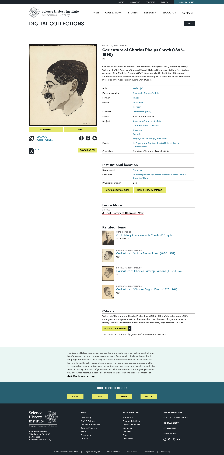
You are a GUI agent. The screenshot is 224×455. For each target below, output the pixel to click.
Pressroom (86, 435)
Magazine (135, 2)
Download (45, 129)
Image (136, 97)
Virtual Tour (128, 417)
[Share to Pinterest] (88, 138)
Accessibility (165, 452)
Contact (124, 396)
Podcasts (150, 2)
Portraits (107, 45)
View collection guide (118, 190)
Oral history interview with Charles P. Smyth (144, 235)
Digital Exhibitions (131, 424)
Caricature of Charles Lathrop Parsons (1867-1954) (149, 271)
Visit (96, 12)
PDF (37, 149)
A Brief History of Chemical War (123, 213)
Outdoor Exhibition (131, 421)
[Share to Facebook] (81, 138)
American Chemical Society (147, 121)
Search (189, 23)
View (80, 129)
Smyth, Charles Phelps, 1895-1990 (150, 138)
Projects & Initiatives (90, 424)
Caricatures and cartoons (146, 125)
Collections (113, 12)
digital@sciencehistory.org (80, 375)
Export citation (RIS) (116, 328)
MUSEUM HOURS (131, 412)
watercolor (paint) (142, 111)
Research (150, 12)
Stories (133, 12)
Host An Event (171, 422)
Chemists (137, 129)
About (121, 2)
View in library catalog (149, 190)
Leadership (86, 417)
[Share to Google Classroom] (94, 138)
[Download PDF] (31, 150)
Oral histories (123, 232)
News (83, 431)
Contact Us (169, 428)
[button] (129, 328)
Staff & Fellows (87, 421)
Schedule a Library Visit (176, 417)
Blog (125, 435)
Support (187, 12)
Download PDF (87, 150)
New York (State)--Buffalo (146, 93)
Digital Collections (56, 23)
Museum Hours (186, 2)
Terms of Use (149, 452)
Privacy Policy (132, 452)
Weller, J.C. (138, 88)
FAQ (100, 396)
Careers (84, 438)
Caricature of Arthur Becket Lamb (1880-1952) (145, 253)
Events (164, 2)
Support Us (169, 433)
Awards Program (89, 428)
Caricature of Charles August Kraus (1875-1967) (146, 289)
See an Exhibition (172, 412)
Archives (137, 169)
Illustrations (121, 45)
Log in (148, 396)
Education (169, 12)
